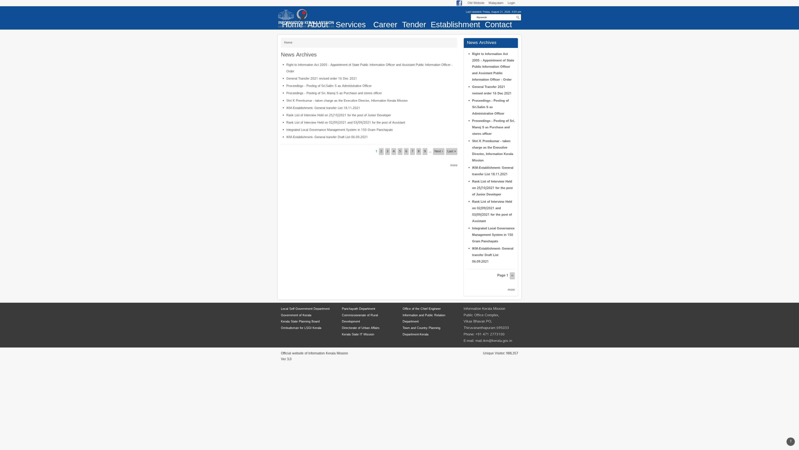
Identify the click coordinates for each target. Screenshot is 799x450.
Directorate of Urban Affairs (361, 328)
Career (385, 25)
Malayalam (497, 3)
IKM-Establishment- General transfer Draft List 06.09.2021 (327, 137)
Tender (414, 25)
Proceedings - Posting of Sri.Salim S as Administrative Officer (329, 86)
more (453, 166)
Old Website (476, 3)
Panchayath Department (358, 309)
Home (292, 25)
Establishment (455, 25)
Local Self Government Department (305, 309)
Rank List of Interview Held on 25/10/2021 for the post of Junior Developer (338, 116)
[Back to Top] (791, 442)
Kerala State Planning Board (300, 322)
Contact (498, 25)
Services (351, 25)
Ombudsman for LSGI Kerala (301, 328)
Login (511, 3)
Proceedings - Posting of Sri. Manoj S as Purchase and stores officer (334, 93)
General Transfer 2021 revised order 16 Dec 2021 (321, 79)
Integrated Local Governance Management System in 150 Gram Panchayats (339, 130)
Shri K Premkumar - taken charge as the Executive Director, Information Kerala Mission (347, 101)
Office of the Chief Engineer (422, 309)
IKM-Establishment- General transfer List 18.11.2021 (323, 108)
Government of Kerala (296, 316)
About (318, 25)
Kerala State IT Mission (358, 335)
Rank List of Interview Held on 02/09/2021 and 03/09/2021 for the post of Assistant (345, 123)
